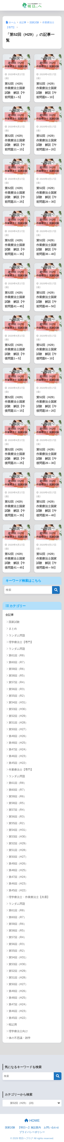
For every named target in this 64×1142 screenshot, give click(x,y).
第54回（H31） (18, 702)
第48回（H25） (18, 742)
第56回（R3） (17, 689)
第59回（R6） (17, 668)
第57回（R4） (17, 682)
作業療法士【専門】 (21, 769)
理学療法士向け (18, 1031)
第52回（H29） (18, 715)
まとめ (13, 628)
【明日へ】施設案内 (29, 1127)
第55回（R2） (17, 695)
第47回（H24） (18, 749)
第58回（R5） (17, 675)
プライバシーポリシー (32, 1132)
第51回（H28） (18, 722)
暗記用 (13, 1024)
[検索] (56, 590)
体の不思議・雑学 (20, 1037)
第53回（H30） (18, 709)
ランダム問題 (17, 635)
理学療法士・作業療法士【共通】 (29, 897)
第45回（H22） (18, 762)
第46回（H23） (18, 756)
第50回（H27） (18, 729)
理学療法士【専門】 (21, 642)
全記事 (9, 614)
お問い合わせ (51, 1127)
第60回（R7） (17, 662)
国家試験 (14, 621)
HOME (34, 1120)
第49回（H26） (18, 736)
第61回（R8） (17, 655)
